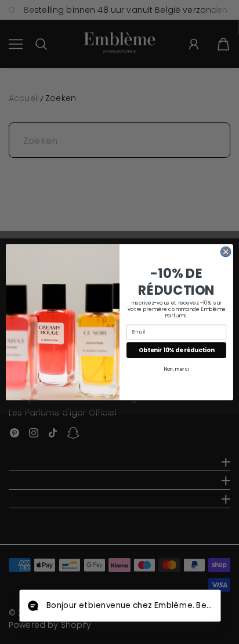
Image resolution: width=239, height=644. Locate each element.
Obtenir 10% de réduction (176, 350)
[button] (120, 606)
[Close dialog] (225, 252)
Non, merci (176, 369)
